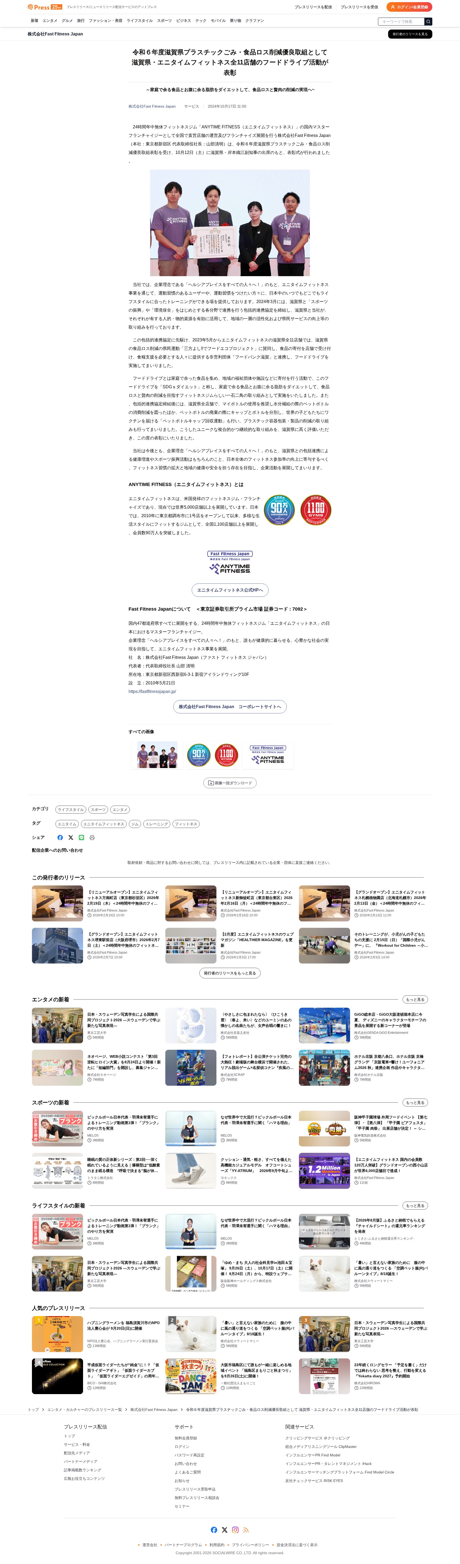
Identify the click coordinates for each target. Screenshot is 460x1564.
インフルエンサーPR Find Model (312, 1455)
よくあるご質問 (188, 1472)
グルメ (67, 20)
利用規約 (217, 1545)
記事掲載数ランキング (82, 1470)
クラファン (254, 20)
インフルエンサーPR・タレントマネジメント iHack (328, 1463)
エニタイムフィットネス (103, 824)
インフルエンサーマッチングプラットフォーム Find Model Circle (339, 1472)
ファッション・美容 (105, 20)
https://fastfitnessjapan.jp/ (152, 691)
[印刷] (92, 837)
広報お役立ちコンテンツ (84, 1478)
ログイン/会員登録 (412, 7)
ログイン (182, 1446)
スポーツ (164, 20)
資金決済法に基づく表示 (297, 1545)
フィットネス (186, 824)
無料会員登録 (186, 1438)
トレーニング (157, 824)
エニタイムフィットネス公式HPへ (230, 590)
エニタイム (67, 824)
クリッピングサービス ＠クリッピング (317, 1438)
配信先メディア (77, 1453)
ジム (135, 824)
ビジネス (183, 20)
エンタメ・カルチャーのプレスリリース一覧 (84, 1409)
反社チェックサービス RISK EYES (314, 1481)
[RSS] (246, 1530)
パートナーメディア (80, 1461)
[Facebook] (60, 837)
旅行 (81, 20)
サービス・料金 (77, 1444)
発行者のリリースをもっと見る (230, 973)
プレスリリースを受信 (359, 7)
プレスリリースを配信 (313, 7)
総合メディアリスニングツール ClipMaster (321, 1446)
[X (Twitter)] (70, 837)
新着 (34, 20)
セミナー (182, 1506)
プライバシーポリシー (250, 1545)
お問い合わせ (186, 1463)
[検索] (428, 22)
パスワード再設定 (189, 1455)
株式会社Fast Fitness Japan (152, 106)
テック (201, 20)
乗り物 (235, 20)
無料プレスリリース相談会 (197, 1498)
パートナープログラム (183, 1545)
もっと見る (415, 999)
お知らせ (182, 1481)
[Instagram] (235, 1530)
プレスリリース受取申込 (195, 1489)
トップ (33, 1409)
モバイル (218, 20)
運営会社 (149, 1545)
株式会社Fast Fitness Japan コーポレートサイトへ (230, 706)
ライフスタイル (140, 20)
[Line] (81, 837)
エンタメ (50, 20)
